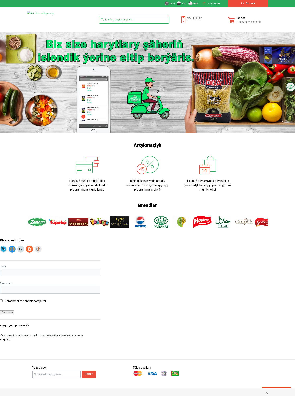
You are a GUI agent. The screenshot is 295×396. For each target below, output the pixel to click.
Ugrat (89, 374)
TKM (172, 3)
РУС (183, 3)
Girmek (250, 3)
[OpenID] (38, 249)
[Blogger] (29, 249)
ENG (195, 3)
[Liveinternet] (20, 249)
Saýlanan (213, 3)
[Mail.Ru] (12, 249)
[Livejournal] (3, 249)
